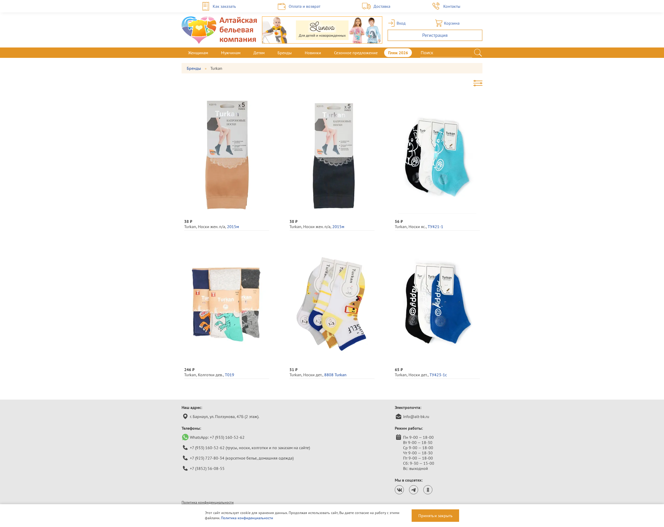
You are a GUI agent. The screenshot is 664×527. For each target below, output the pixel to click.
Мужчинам (230, 52)
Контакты (451, 6)
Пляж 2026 (398, 52)
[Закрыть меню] (482, 52)
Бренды (285, 52)
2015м (233, 226)
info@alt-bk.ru (416, 416)
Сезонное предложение (356, 52)
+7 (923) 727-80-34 (207, 458)
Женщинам (198, 52)
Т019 (229, 374)
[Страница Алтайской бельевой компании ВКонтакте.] (399, 489)
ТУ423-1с (438, 374)
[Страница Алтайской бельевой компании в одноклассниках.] (427, 489)
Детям (259, 52)
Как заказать (224, 6)
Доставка (382, 6)
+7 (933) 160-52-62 (227, 437)
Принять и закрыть (435, 515)
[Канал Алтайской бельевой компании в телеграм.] (413, 489)
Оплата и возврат (304, 6)
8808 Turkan (335, 374)
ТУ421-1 (435, 226)
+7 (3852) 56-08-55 (207, 468)
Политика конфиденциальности (208, 502)
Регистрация (435, 35)
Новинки (313, 52)
